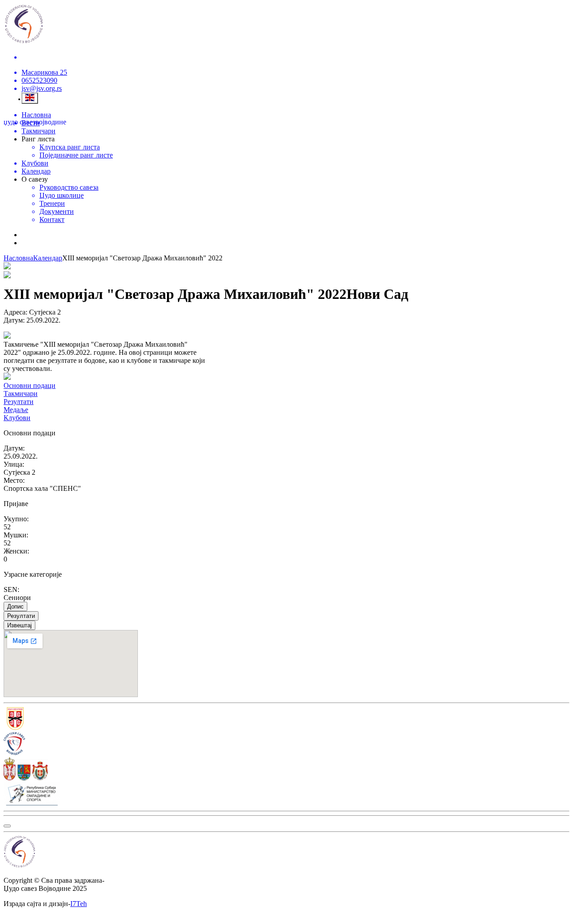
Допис (15, 606)
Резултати (21, 616)
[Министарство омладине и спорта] (286, 794)
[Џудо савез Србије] (286, 719)
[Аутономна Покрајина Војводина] (286, 769)
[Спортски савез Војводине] (286, 744)
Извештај (19, 625)
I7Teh (78, 903)
